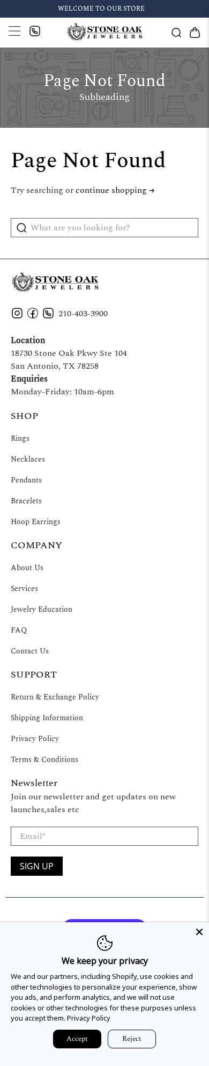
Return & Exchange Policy (55, 697)
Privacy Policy (35, 738)
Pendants (26, 480)
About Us (27, 567)
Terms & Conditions (44, 759)
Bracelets (26, 501)
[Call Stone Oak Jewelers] (35, 34)
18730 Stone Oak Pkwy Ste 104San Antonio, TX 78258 (69, 359)
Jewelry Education (41, 609)
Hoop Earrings (36, 521)
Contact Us (30, 651)
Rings (20, 438)
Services (24, 588)
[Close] (199, 932)
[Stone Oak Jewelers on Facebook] (32, 316)
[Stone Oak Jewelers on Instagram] (17, 316)
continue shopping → (115, 190)
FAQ (19, 630)
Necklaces (28, 459)
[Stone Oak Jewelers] (105, 32)
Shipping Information (47, 717)
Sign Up (37, 866)
